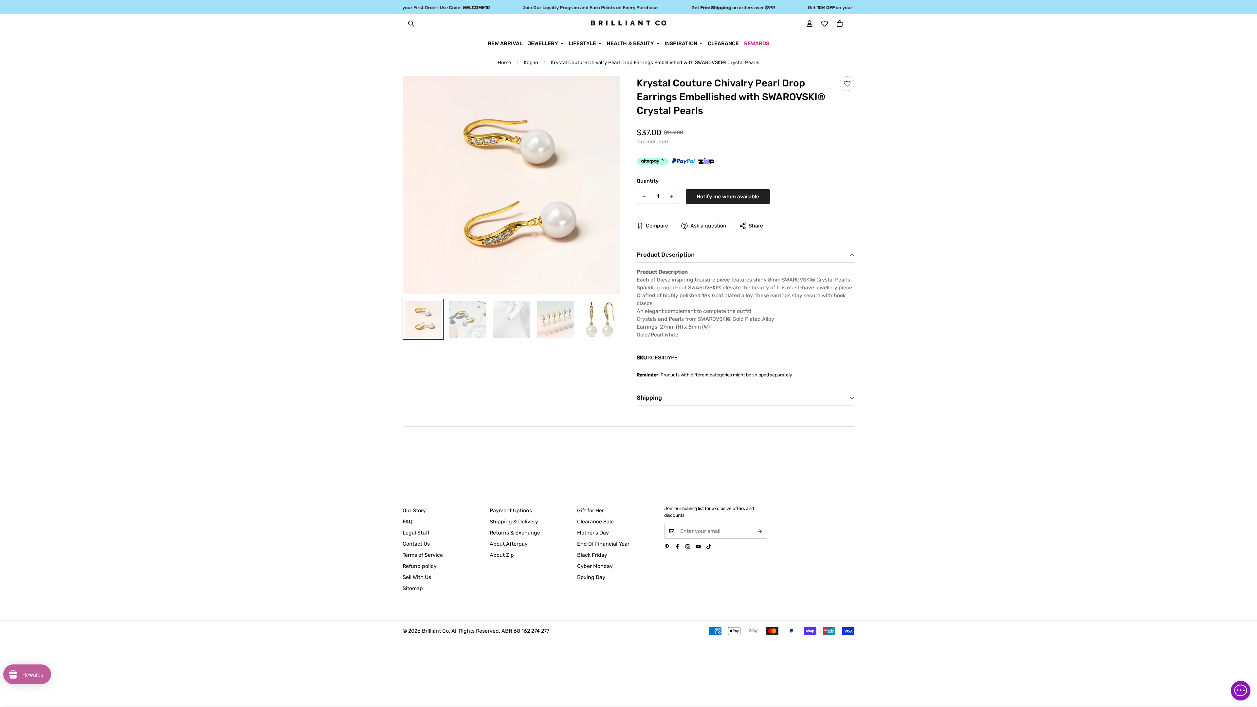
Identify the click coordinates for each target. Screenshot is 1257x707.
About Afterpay (509, 544)
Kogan (531, 62)
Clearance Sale (595, 521)
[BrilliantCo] (628, 23)
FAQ (407, 521)
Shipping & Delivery (514, 521)
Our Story (414, 510)
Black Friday (592, 555)
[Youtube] (698, 546)
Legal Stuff (416, 533)
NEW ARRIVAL (505, 43)
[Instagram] (687, 546)
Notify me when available (728, 196)
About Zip (502, 555)
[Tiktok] (708, 546)
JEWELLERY (543, 43)
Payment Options (511, 510)
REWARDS (756, 43)
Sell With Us (417, 577)
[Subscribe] (760, 531)
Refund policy (420, 566)
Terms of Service (423, 555)
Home (504, 62)
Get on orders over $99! (718, 7)
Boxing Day (591, 577)
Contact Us (416, 544)
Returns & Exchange (515, 533)
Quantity (648, 181)
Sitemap (413, 588)
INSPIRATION (681, 43)
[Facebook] (677, 546)
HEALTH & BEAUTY (630, 43)
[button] (839, 23)
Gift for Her (590, 510)
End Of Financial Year (603, 544)
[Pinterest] (666, 546)
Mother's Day (593, 533)
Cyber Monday (595, 566)
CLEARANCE (723, 43)
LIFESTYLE (582, 43)
